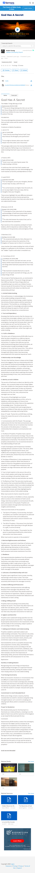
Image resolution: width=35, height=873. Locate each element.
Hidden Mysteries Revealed (10, 806)
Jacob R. (4, 824)
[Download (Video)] (31, 85)
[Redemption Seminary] (17, 839)
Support (19, 868)
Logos (12, 864)
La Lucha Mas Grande (8, 822)
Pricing (15, 866)
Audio (6, 81)
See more (31, 761)
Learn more (28, 8)
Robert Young (10, 50)
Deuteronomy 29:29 (6, 62)
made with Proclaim (27, 50)
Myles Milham (5, 808)
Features (8, 866)
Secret (15, 62)
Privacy (20, 866)
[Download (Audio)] (31, 81)
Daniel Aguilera (23, 808)
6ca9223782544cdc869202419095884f (17, 85)
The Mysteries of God (25, 806)
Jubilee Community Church (14, 52)
